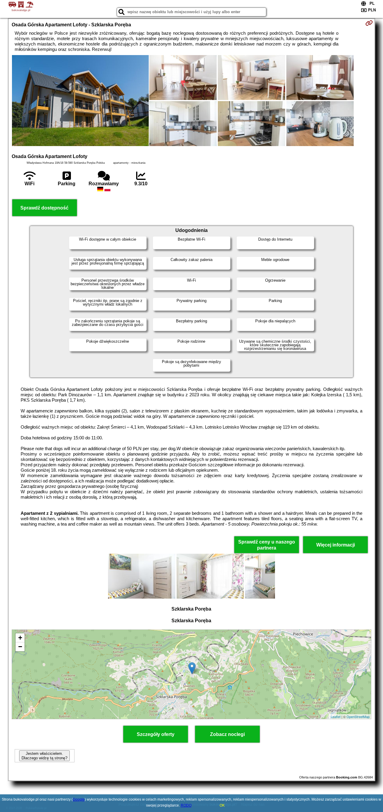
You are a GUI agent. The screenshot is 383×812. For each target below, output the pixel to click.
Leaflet (336, 716)
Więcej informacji (335, 544)
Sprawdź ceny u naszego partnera (266, 544)
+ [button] (20, 637)
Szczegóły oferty (155, 734)
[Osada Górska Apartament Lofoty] (80, 101)
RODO (186, 805)
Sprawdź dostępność (44, 207)
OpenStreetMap (358, 716)
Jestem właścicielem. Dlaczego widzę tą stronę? (44, 755)
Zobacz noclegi (227, 734)
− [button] (20, 646)
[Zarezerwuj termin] (369, 23)
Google (79, 799)
